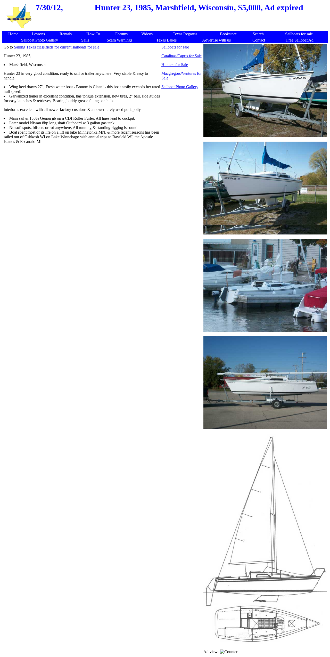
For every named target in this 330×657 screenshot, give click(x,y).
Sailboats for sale (175, 47)
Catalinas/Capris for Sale (181, 56)
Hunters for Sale (174, 64)
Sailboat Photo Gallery (179, 87)
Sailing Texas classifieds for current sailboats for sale (56, 47)
